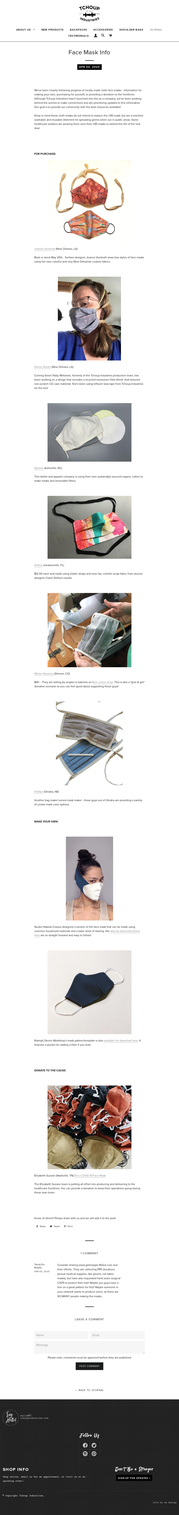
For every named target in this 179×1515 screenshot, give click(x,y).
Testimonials (78, 35)
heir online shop (103, 682)
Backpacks (78, 29)
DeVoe (38, 565)
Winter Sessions (44, 673)
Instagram (85, 1454)
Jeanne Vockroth (44, 249)
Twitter (94, 1446)
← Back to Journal (89, 1390)
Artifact (38, 791)
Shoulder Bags (131, 29)
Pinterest (94, 1454)
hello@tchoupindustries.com (34, 1416)
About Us (24, 29)
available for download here (121, 1040)
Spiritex (38, 468)
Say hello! (11, 1418)
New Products (52, 29)
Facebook (85, 1446)
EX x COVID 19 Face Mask (90, 1175)
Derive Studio (42, 367)
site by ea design (165, 1502)
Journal (156, 29)
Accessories (103, 29)
